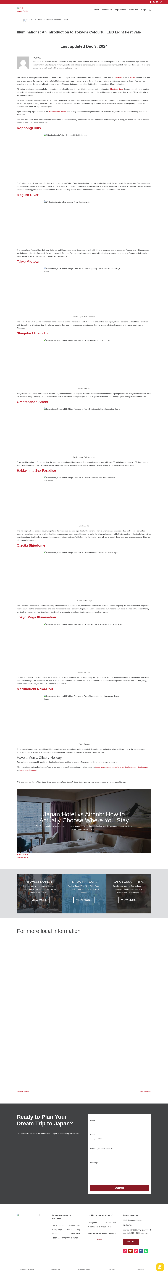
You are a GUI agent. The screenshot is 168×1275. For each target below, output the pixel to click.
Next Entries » (145, 1092)
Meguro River (27, 195)
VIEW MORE (39, 899)
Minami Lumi (34, 333)
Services (105, 10)
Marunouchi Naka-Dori (35, 689)
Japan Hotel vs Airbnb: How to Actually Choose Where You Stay (84, 817)
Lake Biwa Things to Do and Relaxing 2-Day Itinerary (47, 1073)
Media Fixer (111, 1223)
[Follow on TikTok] (136, 1251)
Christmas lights (116, 89)
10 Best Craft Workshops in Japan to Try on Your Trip (47, 947)
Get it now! (96, 1240)
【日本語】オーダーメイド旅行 (65, 1238)
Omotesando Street (32, 402)
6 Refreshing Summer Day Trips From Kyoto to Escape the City (52, 1022)
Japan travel (100, 767)
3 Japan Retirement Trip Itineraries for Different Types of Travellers (54, 997)
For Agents (92, 1223)
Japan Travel (58, 976)
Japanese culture (113, 767)
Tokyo (28, 262)
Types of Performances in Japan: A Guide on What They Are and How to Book (60, 1048)
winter (132, 78)
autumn (119, 78)
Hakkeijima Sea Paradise (36, 470)
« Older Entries (23, 1092)
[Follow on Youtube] (130, 1251)
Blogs (143, 10)
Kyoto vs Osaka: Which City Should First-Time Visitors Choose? (52, 972)
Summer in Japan (60, 1027)
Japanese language (28, 770)
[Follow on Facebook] (141, 1251)
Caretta (31, 545)
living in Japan (142, 767)
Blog (78, 1230)
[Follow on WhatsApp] (146, 1251)
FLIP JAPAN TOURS (83, 881)
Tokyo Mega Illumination (36, 617)
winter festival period (57, 112)
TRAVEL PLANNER (39, 881)
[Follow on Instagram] (125, 1251)
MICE (69, 1230)
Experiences (120, 10)
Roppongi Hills (29, 128)
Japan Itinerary (59, 1002)
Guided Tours (74, 1226)
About (96, 10)
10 (27, 858)
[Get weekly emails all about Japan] (160, 1267)
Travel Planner (58, 1226)
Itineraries (133, 10)
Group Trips (57, 1230)
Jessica (25, 1002)
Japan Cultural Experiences (63, 951)
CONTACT (131, 1242)
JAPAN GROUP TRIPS (129, 881)
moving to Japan (129, 767)
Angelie (25, 951)
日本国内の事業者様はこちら (100, 1227)
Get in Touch (75, 1234)
